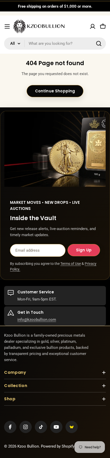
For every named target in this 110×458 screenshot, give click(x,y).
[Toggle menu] (7, 26)
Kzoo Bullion (28, 446)
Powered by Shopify (57, 446)
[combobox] (55, 43)
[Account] (93, 26)
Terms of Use (70, 264)
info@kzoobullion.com (36, 319)
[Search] (99, 43)
